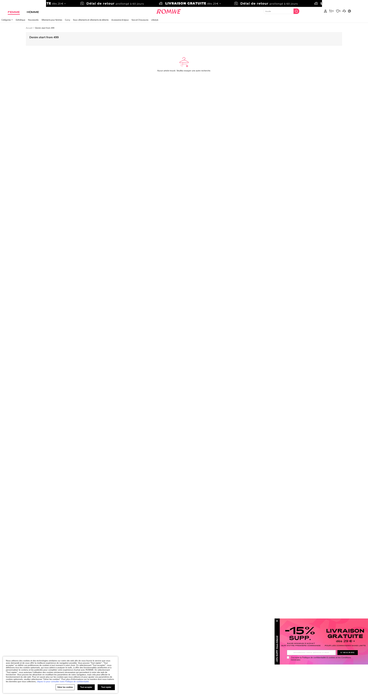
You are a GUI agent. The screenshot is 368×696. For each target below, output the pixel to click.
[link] (184, 3)
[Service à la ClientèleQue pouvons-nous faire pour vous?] (344, 11)
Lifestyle (154, 20)
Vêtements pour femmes (51, 20)
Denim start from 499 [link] (44, 28)
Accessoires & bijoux (120, 20)
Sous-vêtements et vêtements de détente (91, 20)
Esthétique (20, 20)
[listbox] (325, 11)
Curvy (67, 20)
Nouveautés (33, 20)
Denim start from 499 (44, 37)
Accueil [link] (29, 28)
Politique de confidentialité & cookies (318, 657)
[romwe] (168, 11)
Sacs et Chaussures (140, 20)
